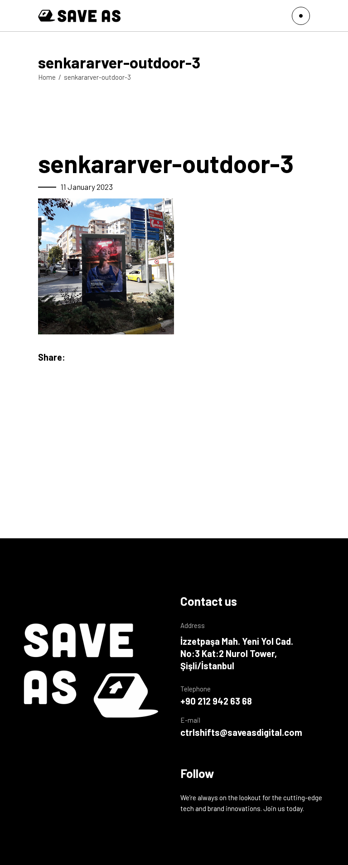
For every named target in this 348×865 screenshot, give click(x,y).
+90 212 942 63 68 (216, 701)
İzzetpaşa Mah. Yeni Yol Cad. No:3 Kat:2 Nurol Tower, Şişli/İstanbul (236, 653)
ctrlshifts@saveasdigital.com (241, 732)
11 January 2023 (87, 186)
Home (47, 77)
